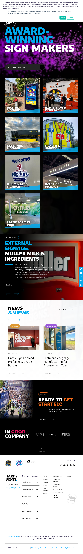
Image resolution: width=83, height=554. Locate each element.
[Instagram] (81, 281)
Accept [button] (63, 17)
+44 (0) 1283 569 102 (12, 485)
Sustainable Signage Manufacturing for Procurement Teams (57, 361)
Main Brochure (26, 482)
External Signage (55, 496)
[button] (16, 294)
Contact (68, 476)
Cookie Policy (55, 548)
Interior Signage (58, 492)
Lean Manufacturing (28, 489)
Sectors (45, 482)
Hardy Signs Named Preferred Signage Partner (21, 361)
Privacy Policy (35, 548)
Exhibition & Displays (56, 485)
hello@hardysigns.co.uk (13, 487)
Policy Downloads (27, 518)
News (45, 494)
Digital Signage (26, 504)
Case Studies (45, 489)
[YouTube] (81, 273)
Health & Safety (26, 496)
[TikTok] (81, 269)
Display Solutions (27, 511)
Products (46, 485)
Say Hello (43, 419)
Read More (9, 285)
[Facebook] (81, 277)
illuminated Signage (56, 480)
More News (62, 309)
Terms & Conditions (45, 548)
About (45, 476)
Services (45, 479)
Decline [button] (71, 17)
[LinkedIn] (81, 285)
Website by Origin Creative (67, 548)
